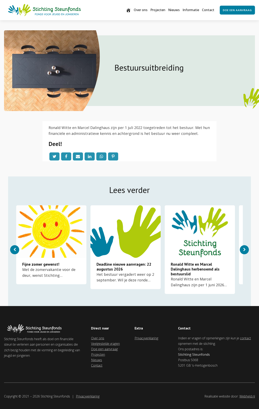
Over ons (141, 10)
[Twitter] (54, 156)
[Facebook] (66, 156)
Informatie (191, 10)
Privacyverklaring (146, 338)
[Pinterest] (113, 156)
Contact (208, 10)
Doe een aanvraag (237, 10)
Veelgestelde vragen (105, 343)
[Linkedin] (90, 156)
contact (245, 338)
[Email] (78, 156)
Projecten (157, 10)
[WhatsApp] (101, 156)
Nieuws (174, 10)
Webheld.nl (247, 396)
